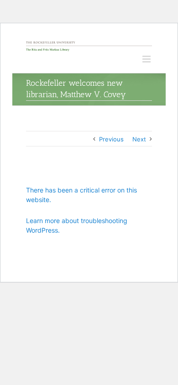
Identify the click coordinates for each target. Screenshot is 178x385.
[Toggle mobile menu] (147, 59)
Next (139, 139)
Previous (111, 139)
